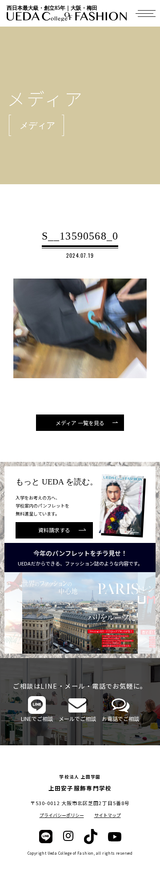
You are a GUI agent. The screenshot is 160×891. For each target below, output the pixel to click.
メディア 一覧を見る (80, 422)
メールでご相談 (77, 718)
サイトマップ (107, 815)
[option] (80, 613)
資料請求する (54, 530)
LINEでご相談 (37, 718)
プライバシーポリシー (62, 815)
